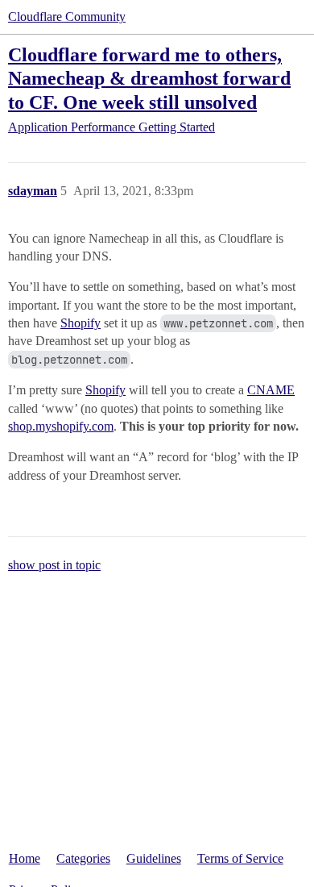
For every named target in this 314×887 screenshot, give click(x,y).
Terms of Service (240, 858)
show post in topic (54, 565)
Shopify (80, 323)
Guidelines (153, 858)
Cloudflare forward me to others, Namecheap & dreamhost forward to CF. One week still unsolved (149, 78)
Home (24, 858)
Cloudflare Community (67, 16)
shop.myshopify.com (61, 426)
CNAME (271, 390)
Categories (83, 858)
